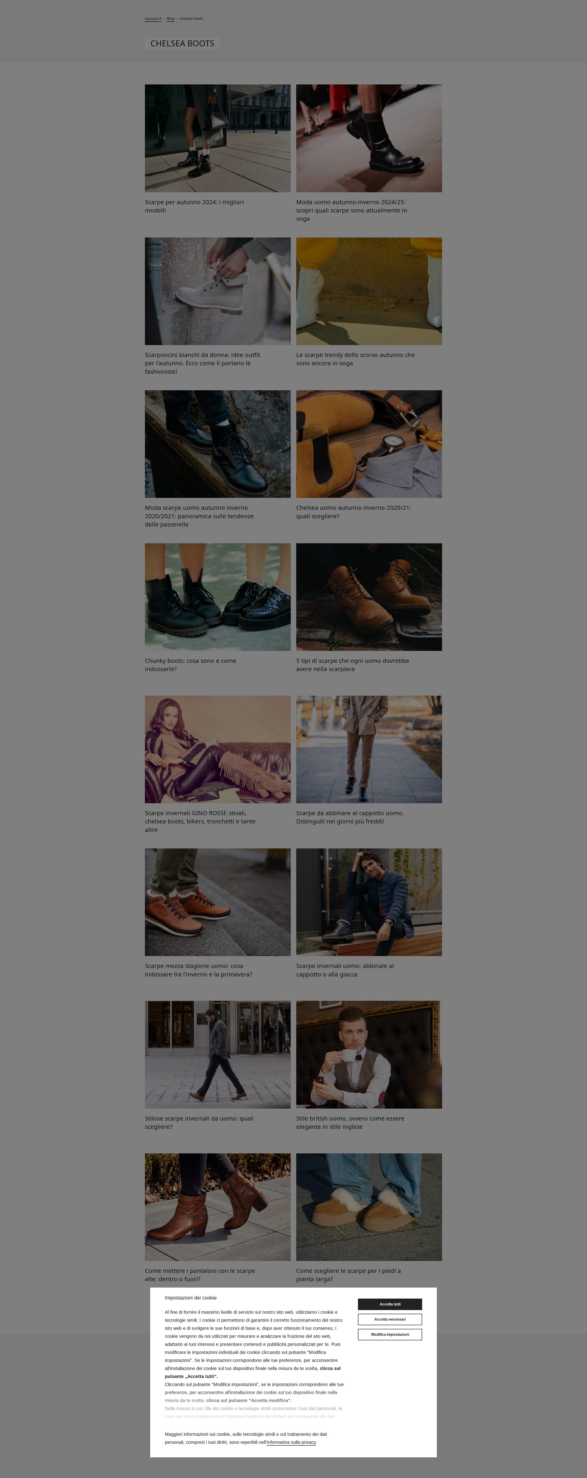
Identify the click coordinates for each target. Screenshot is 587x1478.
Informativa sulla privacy (291, 1442)
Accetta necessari (390, 1319)
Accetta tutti (390, 1304)
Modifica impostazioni (390, 1334)
